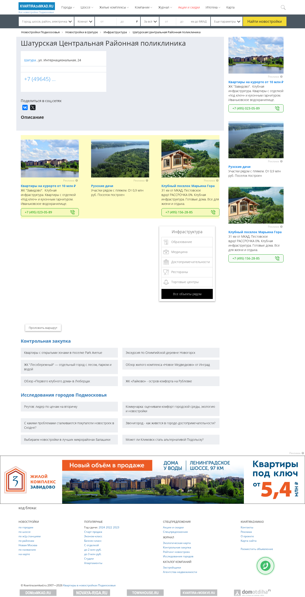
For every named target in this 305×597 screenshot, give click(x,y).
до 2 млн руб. (92, 550)
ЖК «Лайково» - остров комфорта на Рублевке (159, 381)
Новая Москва (28, 545)
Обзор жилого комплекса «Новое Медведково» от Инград (168, 364)
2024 (102, 527)
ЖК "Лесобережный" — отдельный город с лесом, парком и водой (67, 366)
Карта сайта (249, 541)
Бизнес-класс (93, 541)
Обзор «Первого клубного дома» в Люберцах (57, 381)
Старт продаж (93, 532)
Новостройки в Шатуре (81, 32)
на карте (24, 554)
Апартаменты (93, 563)
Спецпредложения (175, 532)
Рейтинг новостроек (176, 552)
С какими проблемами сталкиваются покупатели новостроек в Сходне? (69, 425)
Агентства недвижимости (180, 572)
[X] (33, 107)
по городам (26, 527)
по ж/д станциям (30, 536)
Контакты (247, 527)
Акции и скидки (189, 7)
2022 (109, 527)
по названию (27, 550)
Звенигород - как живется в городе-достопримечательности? (170, 423)
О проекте (247, 536)
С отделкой (91, 545)
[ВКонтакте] (25, 107)
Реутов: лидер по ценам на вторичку (50, 406)
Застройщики (172, 567)
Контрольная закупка (46, 341)
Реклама (246, 532)
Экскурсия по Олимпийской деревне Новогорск (160, 352)
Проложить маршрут (43, 328)
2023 (116, 527)
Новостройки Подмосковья (40, 32)
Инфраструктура (115, 32)
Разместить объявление (257, 549)
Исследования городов (178, 556)
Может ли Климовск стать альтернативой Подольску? (165, 439)
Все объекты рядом (187, 294)
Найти (264, 21)
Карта (230, 7)
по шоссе (25, 532)
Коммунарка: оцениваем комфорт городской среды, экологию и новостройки (170, 408)
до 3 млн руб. (92, 554)
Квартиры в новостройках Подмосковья (89, 585)
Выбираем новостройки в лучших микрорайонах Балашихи (67, 439)
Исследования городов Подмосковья (64, 395)
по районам (26, 541)
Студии (89, 558)
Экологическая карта (177, 543)
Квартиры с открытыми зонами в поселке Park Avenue (63, 352)
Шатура (30, 60)
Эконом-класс (93, 536)
